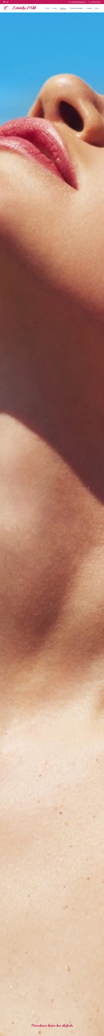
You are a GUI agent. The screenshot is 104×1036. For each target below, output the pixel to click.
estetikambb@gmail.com (78, 2)
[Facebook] (4, 2)
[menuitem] (47, 8)
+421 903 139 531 (95, 2)
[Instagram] (7, 2)
